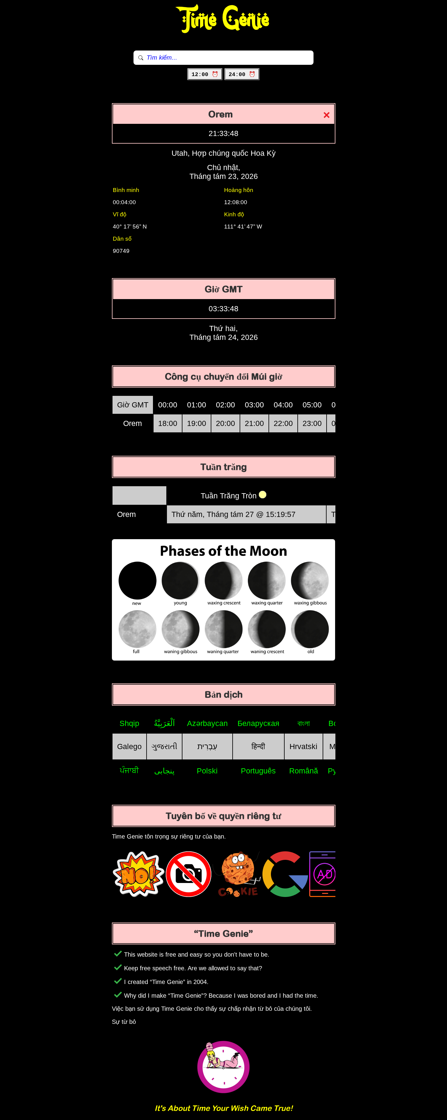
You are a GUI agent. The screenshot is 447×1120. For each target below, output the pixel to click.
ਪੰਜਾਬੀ (129, 770)
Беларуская (258, 723)
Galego (129, 746)
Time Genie (223, 20)
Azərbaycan (207, 723)
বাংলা (303, 723)
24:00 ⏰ (242, 75)
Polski (207, 770)
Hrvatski (303, 746)
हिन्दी (258, 746)
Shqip (129, 723)
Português (258, 770)
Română (303, 770)
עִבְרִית (207, 746)
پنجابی (164, 770)
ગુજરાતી (164, 746)
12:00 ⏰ (205, 75)
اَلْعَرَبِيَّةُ (164, 723)
